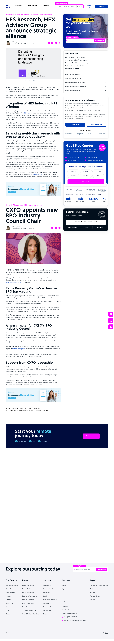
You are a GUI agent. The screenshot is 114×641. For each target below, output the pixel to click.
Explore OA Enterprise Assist (86, 222)
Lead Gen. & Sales (28, 603)
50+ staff (85, 175)
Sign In (64, 585)
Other (98, 175)
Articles (8, 600)
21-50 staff (73, 175)
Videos (8, 610)
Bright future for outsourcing (56, 553)
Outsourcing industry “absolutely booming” (11, 555)
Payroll (24, 607)
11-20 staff (98, 171)
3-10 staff (85, 171)
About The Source (12, 585)
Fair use (92, 592)
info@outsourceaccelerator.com (75, 620)
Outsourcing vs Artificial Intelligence (77, 66)
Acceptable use (95, 596)
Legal (45, 596)
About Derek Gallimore (69, 613)
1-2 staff (73, 171)
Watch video (94, 531)
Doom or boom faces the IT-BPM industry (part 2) (42, 554)
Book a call (89, 6)
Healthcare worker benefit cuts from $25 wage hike (23, 408)
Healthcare (46, 603)
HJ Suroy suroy (16, 42)
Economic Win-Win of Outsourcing (76, 63)
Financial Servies (48, 589)
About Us (65, 606)
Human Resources (28, 600)
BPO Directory (10, 592)
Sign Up (64, 589)
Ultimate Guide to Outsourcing (75, 57)
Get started (86, 182)
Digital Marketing (28, 592)
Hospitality (46, 592)
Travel (45, 614)
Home (8, 15)
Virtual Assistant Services (30, 614)
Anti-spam (93, 589)
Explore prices (99, 40)
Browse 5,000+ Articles (72, 69)
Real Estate (46, 585)
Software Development (30, 610)
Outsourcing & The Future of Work (76, 60)
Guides (8, 607)
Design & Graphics (28, 589)
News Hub (9, 589)
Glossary (8, 614)
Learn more (75, 124)
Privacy (92, 600)
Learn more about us (75, 531)
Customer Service (28, 585)
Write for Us (65, 610)
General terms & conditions (99, 585)
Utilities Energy (48, 610)
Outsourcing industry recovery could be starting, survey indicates (27, 556)
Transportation (48, 607)
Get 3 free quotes (101, 7)
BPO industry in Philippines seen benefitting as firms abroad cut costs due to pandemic (86, 557)
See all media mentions (97, 539)
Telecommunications (50, 600)
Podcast (8, 596)
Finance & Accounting (29, 596)
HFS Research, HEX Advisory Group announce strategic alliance (26, 410)
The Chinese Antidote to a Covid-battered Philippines (71, 555)
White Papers (10, 603)
